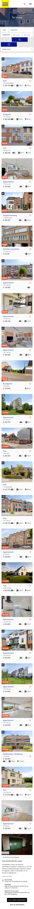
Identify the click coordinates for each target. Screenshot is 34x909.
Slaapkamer (6, 35)
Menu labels (30, 4)
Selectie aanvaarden (17, 905)
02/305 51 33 (24, 4)
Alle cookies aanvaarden (17, 900)
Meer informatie (7, 876)
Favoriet (30, 81)
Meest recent (6, 49)
